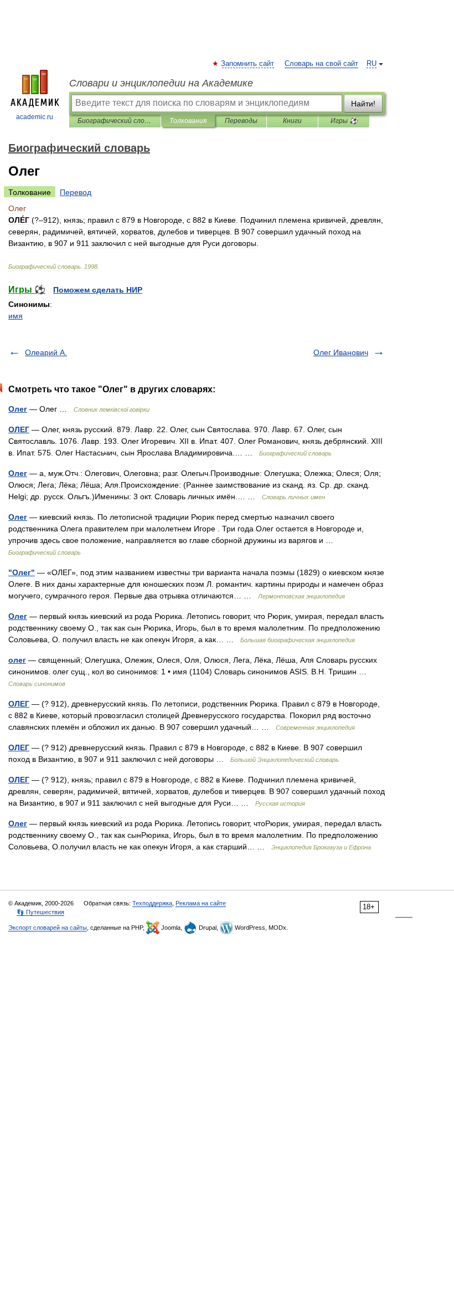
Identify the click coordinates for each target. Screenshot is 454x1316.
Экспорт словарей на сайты (47, 927)
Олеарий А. (46, 352)
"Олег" (21, 572)
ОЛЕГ (18, 429)
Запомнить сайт (248, 64)
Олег (17, 408)
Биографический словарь (115, 121)
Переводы (241, 121)
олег (17, 660)
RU (371, 64)
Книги (292, 121)
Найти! (363, 103)
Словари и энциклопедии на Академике (161, 83)
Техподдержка (152, 903)
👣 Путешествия (40, 912)
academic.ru (34, 117)
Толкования (188, 121)
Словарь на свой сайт (321, 64)
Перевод (75, 192)
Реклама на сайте (201, 903)
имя (15, 315)
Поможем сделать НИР (97, 289)
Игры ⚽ (344, 121)
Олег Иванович (340, 352)
